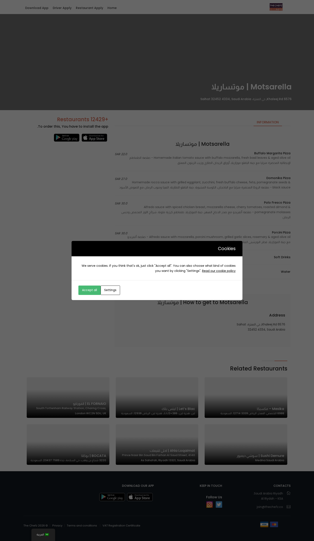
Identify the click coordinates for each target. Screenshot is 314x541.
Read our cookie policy (219, 271)
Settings (110, 290)
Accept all (89, 290)
